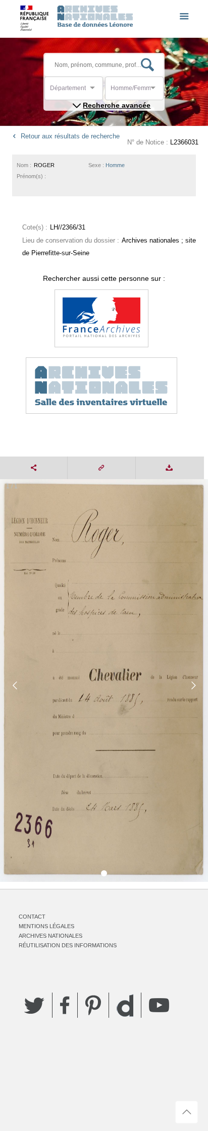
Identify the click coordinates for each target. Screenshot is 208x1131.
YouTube (159, 1005)
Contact (32, 917)
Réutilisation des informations (68, 945)
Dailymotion (125, 1005)
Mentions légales (46, 926)
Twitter (34, 1005)
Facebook (65, 1005)
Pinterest (93, 1005)
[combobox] (95, 91)
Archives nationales (50, 936)
